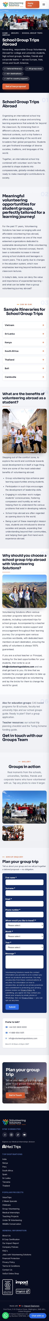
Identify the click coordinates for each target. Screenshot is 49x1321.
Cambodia (10, 377)
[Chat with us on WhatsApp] (5, 1315)
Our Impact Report (10, 1243)
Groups (15, 33)
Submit (12, 1007)
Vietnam (9, 325)
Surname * (10, 888)
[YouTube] (24, 1134)
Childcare (6, 1205)
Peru (4, 1167)
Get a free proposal (15, 86)
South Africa (11, 351)
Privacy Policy (26, 990)
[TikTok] (17, 1134)
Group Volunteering (10, 1209)
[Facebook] (4, 1134)
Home (5, 33)
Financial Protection (11, 1258)
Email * (8, 899)
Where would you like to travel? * (20, 920)
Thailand (9, 359)
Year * (8, 942)
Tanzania (6, 1182)
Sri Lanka (10, 333)
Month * (9, 931)
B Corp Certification (11, 1239)
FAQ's (5, 1251)
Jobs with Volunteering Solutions (16, 1254)
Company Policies (10, 1247)
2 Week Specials (9, 1201)
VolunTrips (6, 1197)
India (4, 1159)
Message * (10, 953)
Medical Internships (11, 1212)
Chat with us (38, 1315)
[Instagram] (11, 1134)
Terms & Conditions (11, 1266)
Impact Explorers (31, 1306)
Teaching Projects (10, 1216)
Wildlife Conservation (11, 1224)
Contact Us (7, 1270)
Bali (7, 368)
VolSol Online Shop (10, 1273)
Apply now (30, 4)
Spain (4, 1174)
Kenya (8, 342)
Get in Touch (15, 1095)
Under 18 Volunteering (12, 1220)
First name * (11, 877)
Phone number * (12, 910)
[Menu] (44, 4)
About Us (6, 1235)
